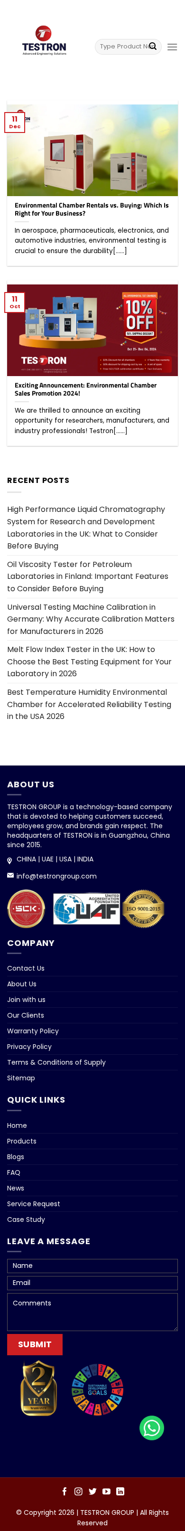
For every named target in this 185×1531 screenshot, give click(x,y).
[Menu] (172, 46)
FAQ (13, 1172)
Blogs (15, 1157)
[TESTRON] (44, 44)
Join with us (26, 999)
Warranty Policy (33, 1031)
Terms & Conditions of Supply (56, 1062)
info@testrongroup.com (57, 876)
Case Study (26, 1219)
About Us (22, 984)
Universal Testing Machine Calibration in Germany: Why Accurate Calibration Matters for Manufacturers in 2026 (91, 619)
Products (22, 1141)
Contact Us (26, 968)
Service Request (33, 1204)
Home (17, 1125)
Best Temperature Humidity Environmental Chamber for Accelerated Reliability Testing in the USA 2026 (89, 704)
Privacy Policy (29, 1046)
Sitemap (21, 1078)
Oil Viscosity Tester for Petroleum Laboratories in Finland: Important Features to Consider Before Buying (87, 576)
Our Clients (25, 1015)
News (15, 1188)
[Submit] (153, 46)
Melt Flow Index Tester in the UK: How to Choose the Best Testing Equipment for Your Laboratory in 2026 (89, 661)
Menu (91, 10)
